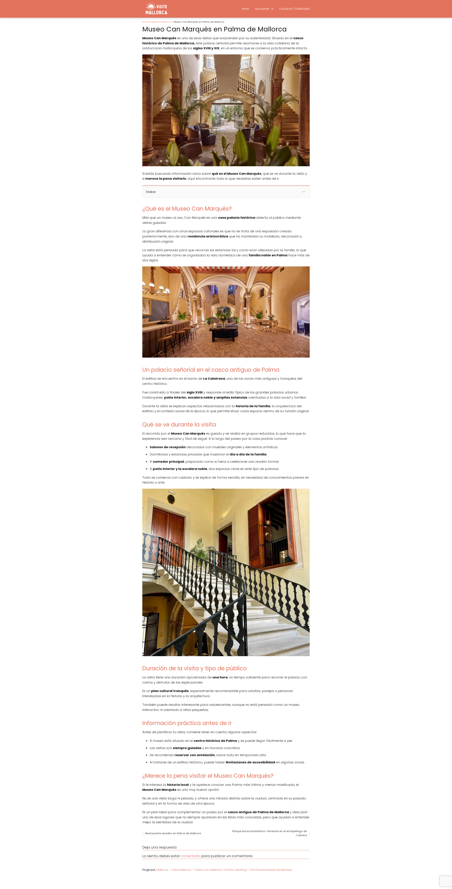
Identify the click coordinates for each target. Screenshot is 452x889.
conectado (190, 855)
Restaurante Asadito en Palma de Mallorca (173, 833)
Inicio (245, 9)
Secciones (262, 9)
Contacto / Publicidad (294, 9)
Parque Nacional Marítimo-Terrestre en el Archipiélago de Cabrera (269, 833)
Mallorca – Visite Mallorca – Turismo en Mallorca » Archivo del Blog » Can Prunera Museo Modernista (224, 870)
